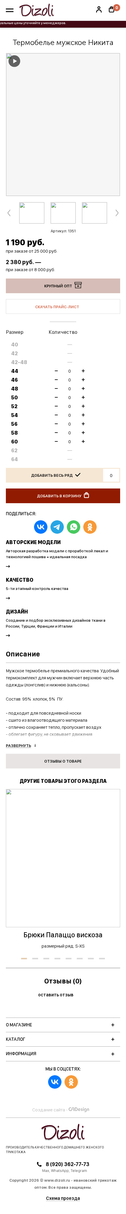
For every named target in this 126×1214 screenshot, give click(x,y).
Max (45, 1170)
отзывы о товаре (63, 761)
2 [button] (35, 958)
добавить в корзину (59, 495)
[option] (63, 124)
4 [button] (57, 958)
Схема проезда (63, 1198)
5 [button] (68, 958)
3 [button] (46, 958)
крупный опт (58, 286)
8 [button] (102, 958)
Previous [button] (9, 212)
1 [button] (24, 958)
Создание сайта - (50, 1110)
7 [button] (91, 958)
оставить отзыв (56, 995)
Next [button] (117, 212)
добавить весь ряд (52, 475)
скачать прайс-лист (57, 306)
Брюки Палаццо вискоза (63, 934)
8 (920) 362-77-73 (67, 1164)
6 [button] (80, 958)
